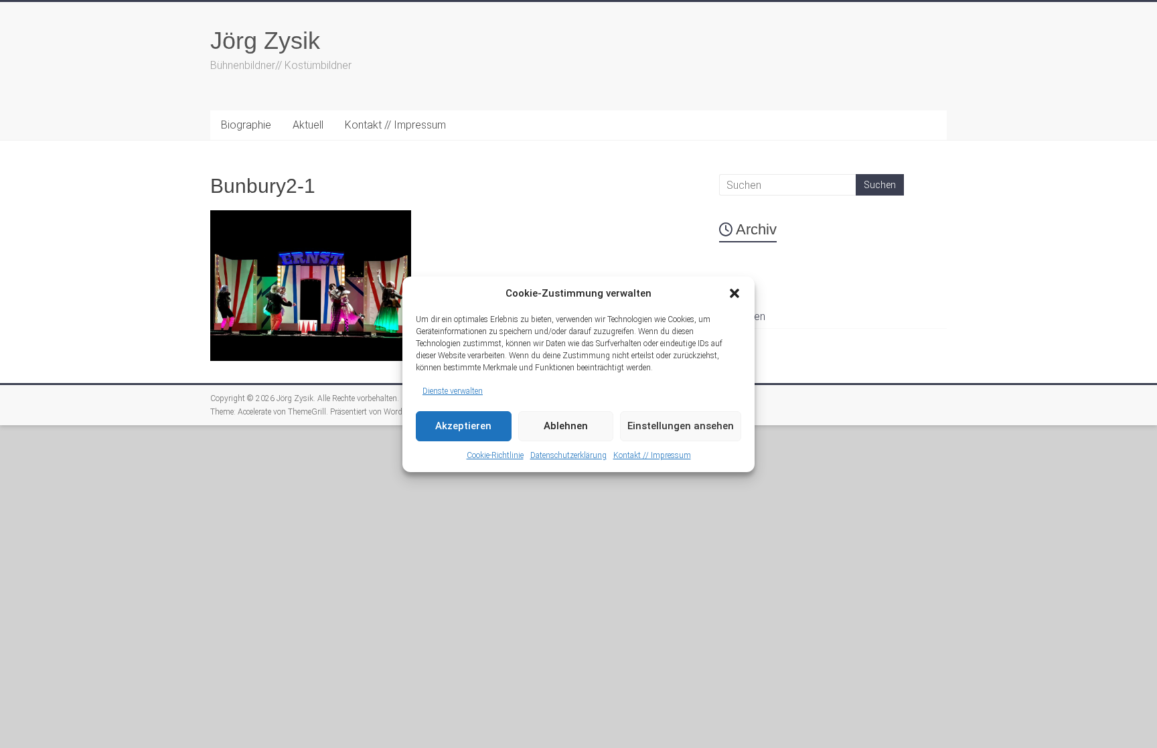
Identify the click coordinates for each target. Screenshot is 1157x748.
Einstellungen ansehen (680, 426)
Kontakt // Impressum (652, 455)
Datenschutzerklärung (568, 455)
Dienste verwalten (452, 391)
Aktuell (308, 125)
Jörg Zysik (265, 40)
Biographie (246, 125)
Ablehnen (566, 426)
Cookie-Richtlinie (495, 455)
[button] (734, 293)
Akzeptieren (463, 426)
